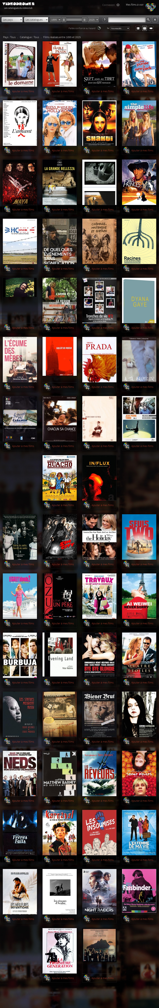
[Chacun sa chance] (60, 419)
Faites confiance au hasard (82, 28)
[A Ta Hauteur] (139, 359)
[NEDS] (20, 773)
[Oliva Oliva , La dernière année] (99, 182)
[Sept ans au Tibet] (99, 64)
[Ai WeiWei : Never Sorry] (139, 596)
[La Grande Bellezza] (60, 182)
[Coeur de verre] (99, 951)
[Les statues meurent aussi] (20, 714)
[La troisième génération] (60, 951)
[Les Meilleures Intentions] (20, 892)
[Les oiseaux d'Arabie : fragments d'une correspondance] (60, 892)
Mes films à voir (134, 4)
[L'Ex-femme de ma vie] (139, 832)
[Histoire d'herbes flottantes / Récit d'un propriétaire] (99, 419)
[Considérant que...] (60, 714)
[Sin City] (60, 537)
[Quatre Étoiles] (139, 655)
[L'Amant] (20, 123)
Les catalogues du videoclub (18, 7)
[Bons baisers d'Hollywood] (60, 123)
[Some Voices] (139, 773)
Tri (108, 28)
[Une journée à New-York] (139, 64)
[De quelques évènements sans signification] (60, 241)
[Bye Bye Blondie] (99, 655)
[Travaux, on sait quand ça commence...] (99, 596)
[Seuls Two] (139, 537)
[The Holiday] (99, 537)
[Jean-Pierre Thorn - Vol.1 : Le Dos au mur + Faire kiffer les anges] (139, 419)
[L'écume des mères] (20, 359)
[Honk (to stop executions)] (20, 241)
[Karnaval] (60, 832)
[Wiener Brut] (99, 714)
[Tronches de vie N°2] (99, 300)
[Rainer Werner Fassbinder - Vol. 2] (139, 892)
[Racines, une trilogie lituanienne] (139, 241)
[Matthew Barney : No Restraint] (60, 773)
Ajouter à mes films (23, 91)
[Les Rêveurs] (99, 773)
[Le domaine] (20, 64)
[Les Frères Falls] (20, 832)
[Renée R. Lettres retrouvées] (20, 300)
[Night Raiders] (99, 892)
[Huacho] (60, 478)
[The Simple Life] (139, 123)
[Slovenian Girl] (139, 714)
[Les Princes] (139, 182)
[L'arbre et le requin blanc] (60, 300)
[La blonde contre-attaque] (20, 596)
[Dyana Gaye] (139, 300)
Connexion (108, 5)
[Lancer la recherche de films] (148, 20)
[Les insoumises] (99, 832)
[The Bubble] (20, 655)
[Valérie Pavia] (60, 359)
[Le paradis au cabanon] (20, 419)
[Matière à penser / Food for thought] (99, 359)
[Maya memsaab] (20, 182)
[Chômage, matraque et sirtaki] (99, 241)
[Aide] (104, 20)
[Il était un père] (60, 596)
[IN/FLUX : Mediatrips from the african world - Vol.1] (99, 478)
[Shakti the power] (99, 123)
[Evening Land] (60, 655)
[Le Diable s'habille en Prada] (60, 64)
